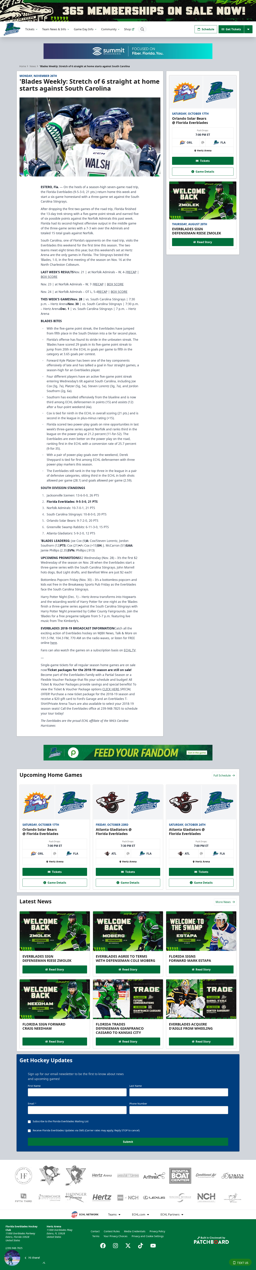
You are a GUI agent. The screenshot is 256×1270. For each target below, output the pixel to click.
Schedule (208, 29)
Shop (127, 29)
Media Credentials (134, 1231)
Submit (128, 1142)
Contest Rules (112, 1231)
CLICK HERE (110, 689)
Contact (95, 1231)
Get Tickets (233, 29)
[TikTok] (140, 1246)
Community (109, 29)
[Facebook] (103, 1246)
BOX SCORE (49, 277)
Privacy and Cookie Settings (148, 1236)
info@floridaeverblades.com (22, 1253)
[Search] (142, 29)
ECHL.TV (129, 650)
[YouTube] (153, 1246)
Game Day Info (84, 29)
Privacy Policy (157, 1231)
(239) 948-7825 (14, 1248)
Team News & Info (54, 29)
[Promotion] (128, 10)
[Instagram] (115, 1246)
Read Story (204, 242)
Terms (95, 1236)
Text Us (242, 1263)
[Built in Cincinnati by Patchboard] (211, 1240)
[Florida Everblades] (11, 29)
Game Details (205, 171)
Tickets (29, 29)
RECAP (131, 272)
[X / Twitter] (128, 1246)
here (53, 643)
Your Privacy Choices (115, 1236)
